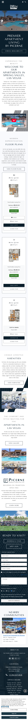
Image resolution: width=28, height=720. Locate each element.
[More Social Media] (18, 658)
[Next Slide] (24, 631)
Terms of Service (15, 596)
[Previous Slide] (4, 631)
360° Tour (18, 221)
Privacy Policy (4, 596)
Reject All (14, 713)
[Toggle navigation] (3, 2)
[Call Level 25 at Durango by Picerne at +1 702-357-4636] (25, 2)
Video (19, 217)
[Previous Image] (1, 20)
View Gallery (14, 443)
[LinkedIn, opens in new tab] (12, 658)
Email (13, 591)
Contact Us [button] (17, 338)
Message (5, 579)
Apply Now (16, 546)
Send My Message (14, 600)
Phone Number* (6, 568)
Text (8, 591)
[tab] (11, 29)
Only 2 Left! (16, 225)
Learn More (15, 505)
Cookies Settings (14, 709)
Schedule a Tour (14, 541)
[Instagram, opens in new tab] (15, 658)
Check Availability (14, 51)
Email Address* (6, 564)
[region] (14, 707)
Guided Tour (16, 228)
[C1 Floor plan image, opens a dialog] (14, 255)
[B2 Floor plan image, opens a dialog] (14, 191)
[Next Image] (26, 20)
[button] (23, 2)
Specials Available (14, 210)
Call (3, 591)
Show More (24, 574)
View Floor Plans (14, 169)
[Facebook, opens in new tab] (9, 658)
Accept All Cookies (14, 717)
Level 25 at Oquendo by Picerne (14, 635)
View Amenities (14, 383)
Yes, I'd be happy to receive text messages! (14, 572)
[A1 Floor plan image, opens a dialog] (14, 316)
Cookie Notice (5, 706)
